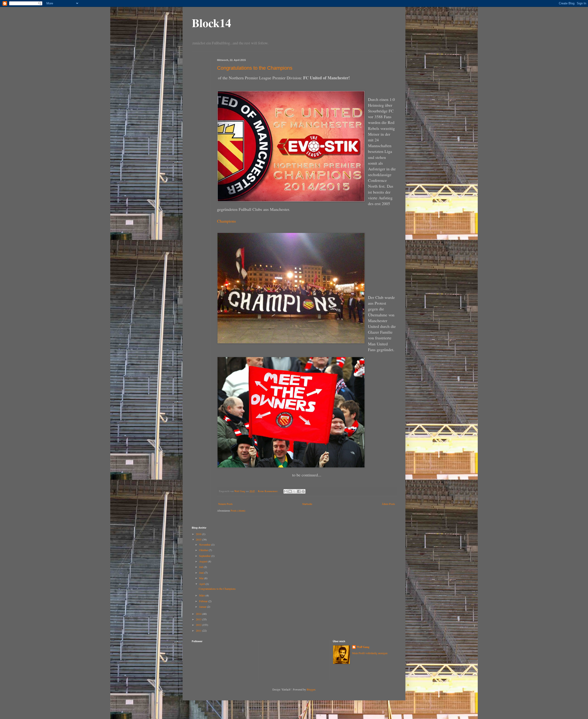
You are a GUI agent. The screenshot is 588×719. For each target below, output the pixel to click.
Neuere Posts (225, 504)
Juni (201, 572)
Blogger (311, 689)
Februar (203, 601)
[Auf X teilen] (294, 491)
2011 (199, 630)
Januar (203, 606)
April (202, 584)
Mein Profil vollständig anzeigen (369, 653)
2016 (199, 534)
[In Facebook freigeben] (299, 491)
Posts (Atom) (238, 510)
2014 (199, 614)
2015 (199, 539)
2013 (199, 619)
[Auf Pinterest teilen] (303, 491)
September (205, 556)
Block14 (211, 22)
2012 (199, 625)
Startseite (307, 504)
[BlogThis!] (290, 491)
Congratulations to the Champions (254, 68)
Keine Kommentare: (268, 491)
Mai (201, 578)
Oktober (204, 550)
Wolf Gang (363, 647)
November (205, 544)
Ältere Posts (388, 504)
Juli (201, 567)
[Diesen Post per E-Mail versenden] (285, 491)
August (203, 561)
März (202, 595)
